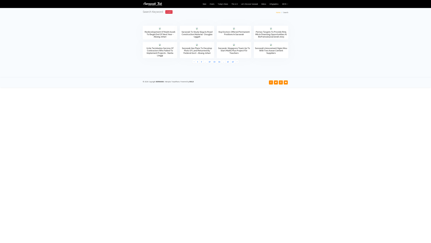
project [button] (169, 12)
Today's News (223, 4)
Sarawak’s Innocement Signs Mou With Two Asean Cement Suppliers (271, 50)
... (205, 62)
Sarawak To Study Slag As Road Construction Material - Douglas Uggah (197, 34)
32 (210, 62)
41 (228, 62)
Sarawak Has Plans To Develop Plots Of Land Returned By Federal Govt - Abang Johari (197, 50)
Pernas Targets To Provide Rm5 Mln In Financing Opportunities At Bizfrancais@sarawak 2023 (271, 34)
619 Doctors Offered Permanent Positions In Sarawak (234, 33)
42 (233, 62)
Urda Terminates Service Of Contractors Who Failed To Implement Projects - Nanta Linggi (160, 52)
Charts (212, 4)
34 (219, 62)
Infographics (273, 4)
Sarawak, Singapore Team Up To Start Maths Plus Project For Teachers (234, 50)
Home (278, 12)
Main (204, 4)
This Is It (234, 4)
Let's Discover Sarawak (249, 4)
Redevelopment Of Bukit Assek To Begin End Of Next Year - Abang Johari (160, 34)
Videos (263, 4)
